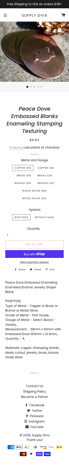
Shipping (15, 147)
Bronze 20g (23, 183)
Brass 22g (45, 175)
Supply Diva (34, 15)
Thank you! (34, 440)
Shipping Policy (34, 391)
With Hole (21, 217)
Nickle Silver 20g (34, 190)
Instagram (36, 421)
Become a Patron (34, 397)
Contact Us (34, 386)
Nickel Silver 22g (34, 198)
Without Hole (44, 217)
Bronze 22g (46, 183)
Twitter (36, 411)
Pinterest (36, 416)
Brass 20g (24, 175)
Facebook (36, 405)
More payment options (34, 262)
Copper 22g (46, 168)
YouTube (36, 427)
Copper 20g (23, 168)
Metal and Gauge (34, 160)
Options (35, 210)
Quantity (33, 229)
